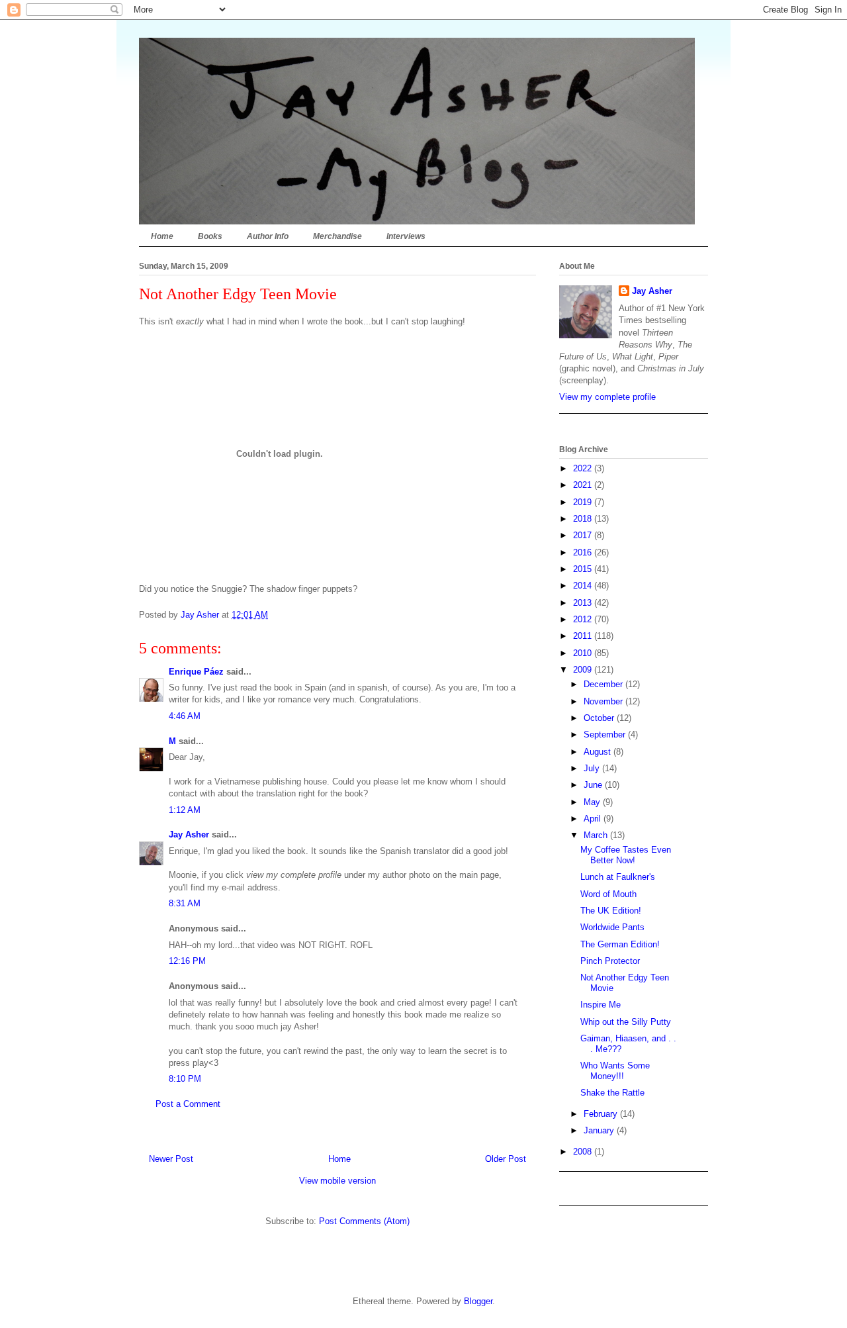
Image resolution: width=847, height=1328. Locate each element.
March (597, 835)
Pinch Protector (610, 961)
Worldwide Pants (612, 927)
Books (210, 236)
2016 (583, 552)
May (593, 802)
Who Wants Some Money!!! (615, 1071)
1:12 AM (185, 810)
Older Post (505, 1159)
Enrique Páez (196, 672)
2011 (583, 636)
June (594, 785)
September (606, 734)
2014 (583, 586)
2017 (583, 535)
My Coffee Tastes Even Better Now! (625, 855)
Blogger (478, 1301)
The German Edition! (620, 944)
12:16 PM (187, 961)
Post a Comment (188, 1104)
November (604, 701)
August (598, 752)
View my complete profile (607, 397)
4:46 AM (185, 716)
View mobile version (337, 1181)
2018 (583, 519)
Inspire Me (600, 1005)
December (604, 684)
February (602, 1114)
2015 (583, 569)
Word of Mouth (608, 894)
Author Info (268, 236)
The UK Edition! (610, 911)
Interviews (405, 236)
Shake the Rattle (612, 1093)
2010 (583, 653)
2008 (583, 1152)
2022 (583, 468)
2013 (583, 603)
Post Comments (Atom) (364, 1221)
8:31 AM (185, 903)
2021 (583, 485)
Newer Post (171, 1159)
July (593, 768)
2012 (583, 619)
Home (162, 236)
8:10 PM (185, 1079)
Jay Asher (189, 834)
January (600, 1130)
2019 (583, 502)
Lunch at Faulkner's (617, 877)
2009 (583, 670)
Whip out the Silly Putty (625, 1022)
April (593, 819)
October (600, 718)
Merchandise (337, 236)
